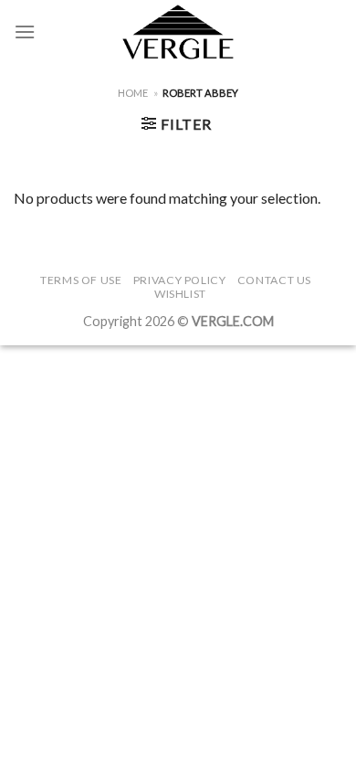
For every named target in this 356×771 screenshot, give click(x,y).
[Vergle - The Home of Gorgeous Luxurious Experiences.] (178, 32)
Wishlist (180, 294)
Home (133, 93)
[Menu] (25, 31)
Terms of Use (80, 280)
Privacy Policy (179, 280)
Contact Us (274, 280)
